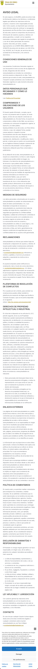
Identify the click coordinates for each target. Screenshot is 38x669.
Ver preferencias (19, 660)
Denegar (19, 654)
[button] (35, 629)
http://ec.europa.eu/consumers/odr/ (19, 302)
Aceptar (19, 649)
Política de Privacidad (13, 98)
